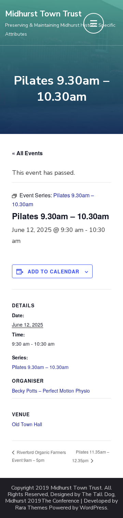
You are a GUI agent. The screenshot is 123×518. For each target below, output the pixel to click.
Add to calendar (53, 271)
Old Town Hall (27, 424)
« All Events (27, 153)
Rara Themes (31, 508)
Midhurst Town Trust (43, 14)
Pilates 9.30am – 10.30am (40, 366)
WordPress (93, 508)
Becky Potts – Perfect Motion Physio (51, 390)
